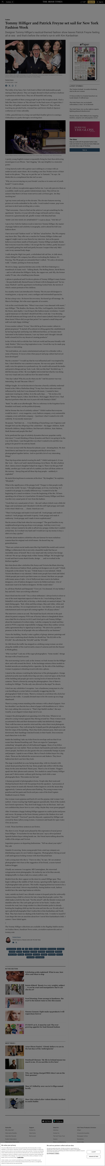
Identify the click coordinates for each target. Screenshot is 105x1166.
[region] (52, 1154)
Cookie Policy (20, 1157)
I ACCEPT (93, 1151)
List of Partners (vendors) (53, 1153)
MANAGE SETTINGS (93, 1156)
